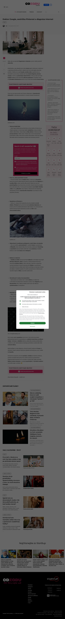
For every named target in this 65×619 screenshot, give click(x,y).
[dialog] (32, 309)
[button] (32, 307)
